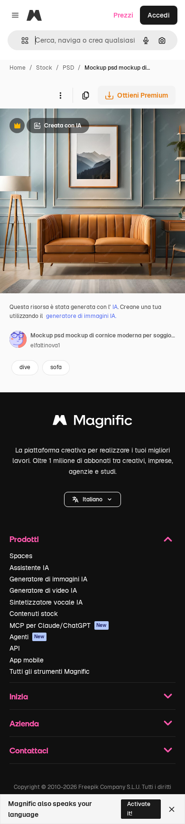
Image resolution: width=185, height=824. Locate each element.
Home (17, 68)
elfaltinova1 (45, 345)
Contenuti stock (33, 613)
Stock (44, 68)
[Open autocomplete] (21, 40)
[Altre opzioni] (60, 95)
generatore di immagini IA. (81, 316)
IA (115, 307)
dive (24, 367)
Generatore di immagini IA (48, 579)
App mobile (26, 660)
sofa (56, 367)
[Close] (171, 809)
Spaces (20, 556)
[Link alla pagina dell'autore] (18, 341)
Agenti (27, 637)
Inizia (18, 696)
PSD (68, 68)
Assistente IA (29, 567)
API (14, 648)
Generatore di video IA (43, 590)
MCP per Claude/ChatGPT (58, 625)
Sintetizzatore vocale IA (46, 602)
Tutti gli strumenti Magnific (49, 671)
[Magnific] (92, 422)
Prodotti (24, 539)
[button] (92, 499)
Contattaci (28, 750)
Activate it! (138, 808)
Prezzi (123, 15)
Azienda (24, 723)
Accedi (159, 15)
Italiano (92, 499)
